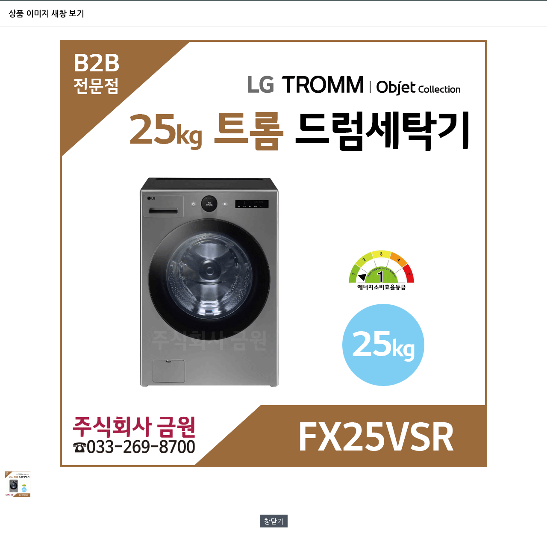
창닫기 (273, 521)
